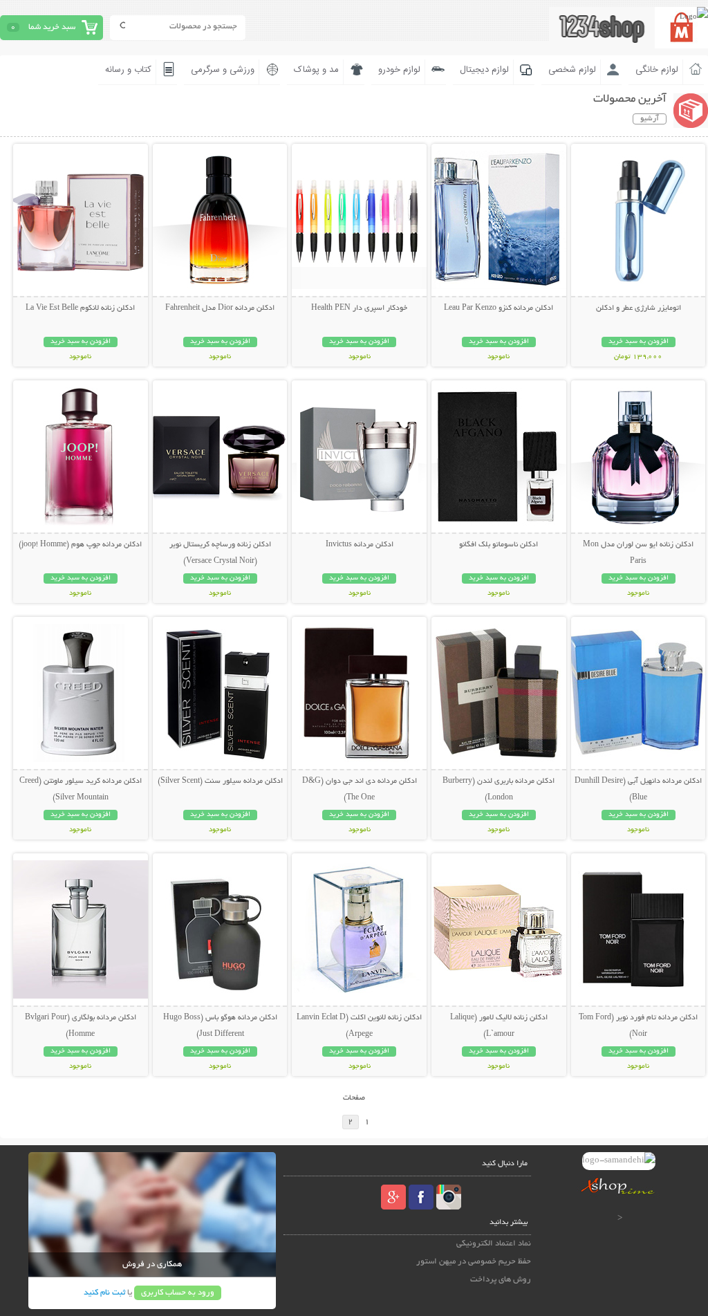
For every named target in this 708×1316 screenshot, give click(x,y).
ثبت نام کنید (104, 1292)
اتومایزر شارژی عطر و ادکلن (638, 308)
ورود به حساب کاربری (177, 1292)
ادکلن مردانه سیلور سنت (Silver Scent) (220, 781)
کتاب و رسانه (128, 69)
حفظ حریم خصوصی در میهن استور (473, 1261)
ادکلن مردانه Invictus (359, 545)
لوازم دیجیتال (484, 69)
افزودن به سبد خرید (638, 342)
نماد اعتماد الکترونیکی (493, 1243)
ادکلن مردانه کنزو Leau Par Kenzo (498, 308)
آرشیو (649, 119)
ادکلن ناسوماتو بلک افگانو (498, 545)
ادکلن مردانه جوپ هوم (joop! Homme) (80, 545)
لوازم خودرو (399, 69)
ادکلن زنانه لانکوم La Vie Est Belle (80, 308)
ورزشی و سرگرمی (222, 69)
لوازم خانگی (656, 69)
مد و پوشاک (316, 69)
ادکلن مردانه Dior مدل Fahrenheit (219, 308)
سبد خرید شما (51, 27)
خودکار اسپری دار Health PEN (359, 308)
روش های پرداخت (500, 1279)
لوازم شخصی (572, 69)
